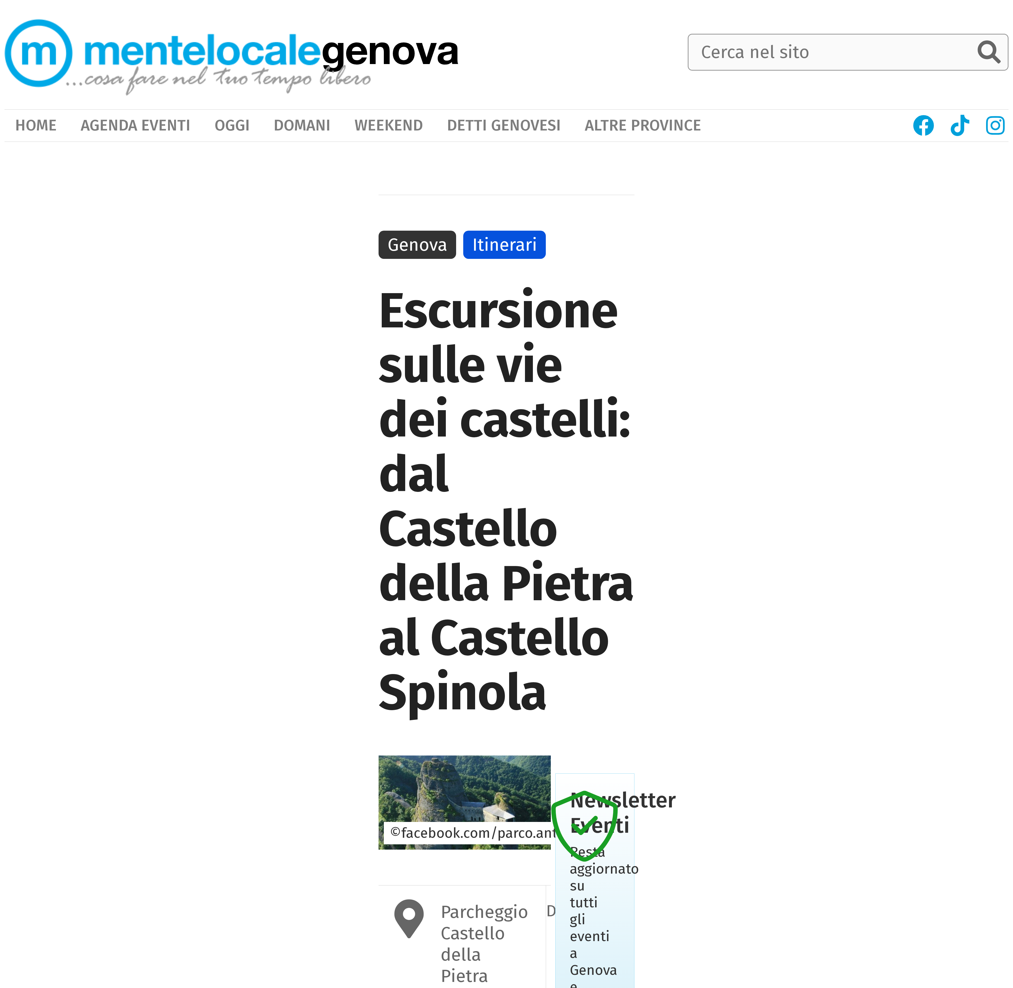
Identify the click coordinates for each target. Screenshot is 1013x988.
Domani (302, 125)
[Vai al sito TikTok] (960, 126)
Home (36, 125)
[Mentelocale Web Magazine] (187, 53)
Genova (417, 244)
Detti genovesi (504, 125)
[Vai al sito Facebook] (923, 126)
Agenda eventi (135, 125)
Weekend (389, 125)
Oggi (232, 125)
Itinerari (504, 244)
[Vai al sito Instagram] (995, 126)
